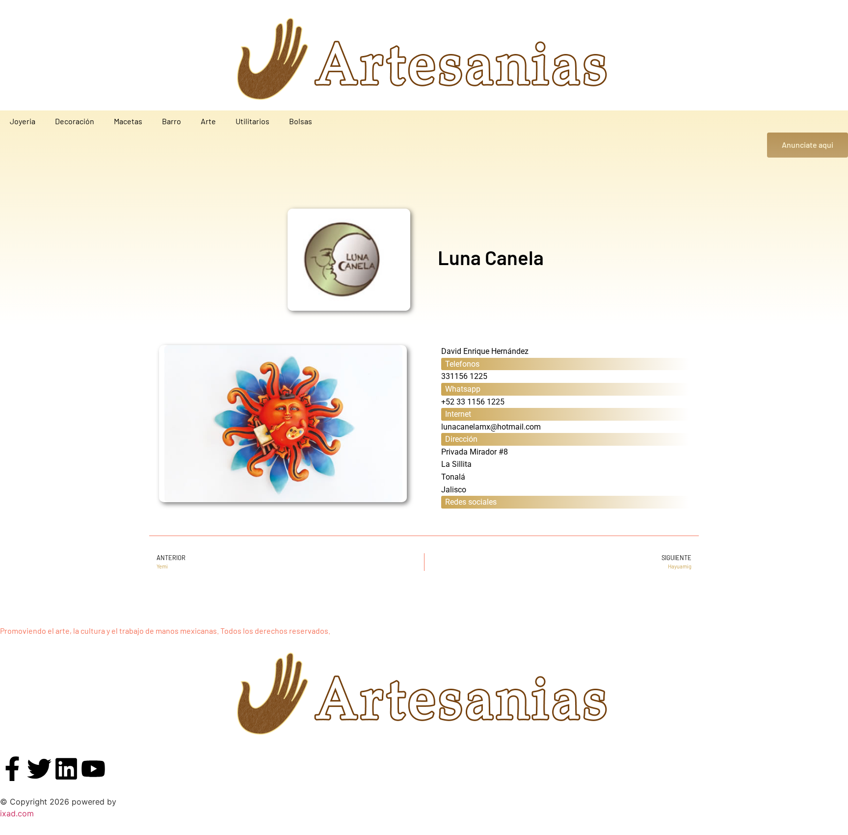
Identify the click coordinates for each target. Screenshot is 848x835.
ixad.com (17, 813)
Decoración (74, 121)
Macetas (128, 121)
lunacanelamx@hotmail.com (491, 426)
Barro (171, 121)
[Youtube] (93, 768)
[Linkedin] (66, 768)
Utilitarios (252, 121)
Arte (208, 121)
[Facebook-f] (12, 768)
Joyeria (22, 121)
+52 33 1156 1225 (472, 401)
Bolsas (300, 121)
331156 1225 (464, 376)
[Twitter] (39, 768)
